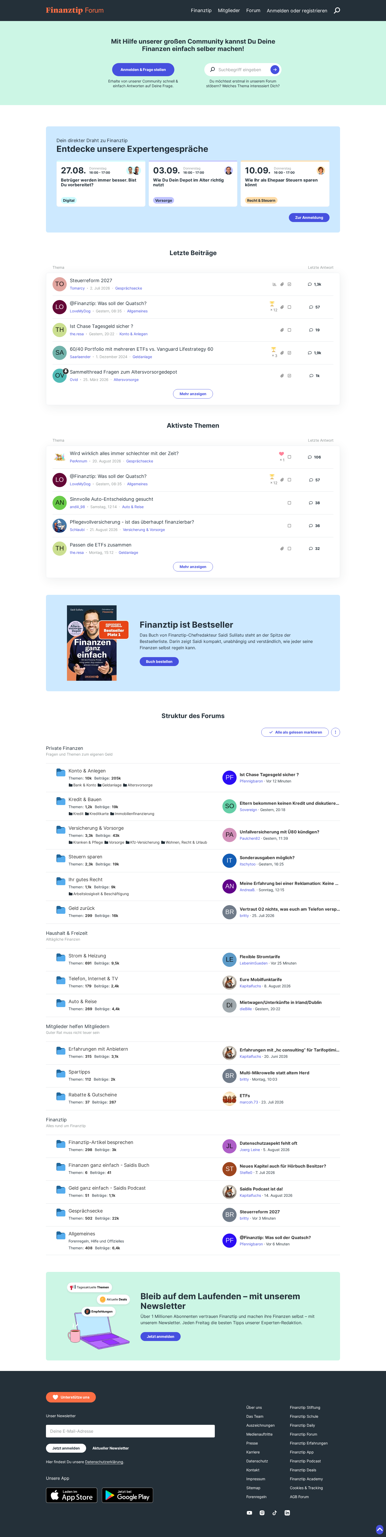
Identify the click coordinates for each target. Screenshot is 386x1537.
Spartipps (79, 1072)
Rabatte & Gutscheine (93, 1094)
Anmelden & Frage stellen (143, 69)
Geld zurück (82, 908)
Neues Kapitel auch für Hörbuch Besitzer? (283, 1166)
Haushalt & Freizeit (67, 933)
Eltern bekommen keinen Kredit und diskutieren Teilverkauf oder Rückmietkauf (290, 803)
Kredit (78, 813)
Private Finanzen (64, 748)
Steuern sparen (85, 856)
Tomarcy (77, 288)
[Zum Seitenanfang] (379, 1529)
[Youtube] (249, 1513)
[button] (335, 732)
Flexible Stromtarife (260, 956)
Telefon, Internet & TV (93, 978)
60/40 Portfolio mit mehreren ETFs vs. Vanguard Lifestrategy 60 (141, 349)
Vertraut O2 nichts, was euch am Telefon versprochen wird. (290, 909)
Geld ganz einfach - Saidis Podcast (107, 1188)
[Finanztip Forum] (75, 10)
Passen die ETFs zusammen (101, 545)
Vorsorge (116, 842)
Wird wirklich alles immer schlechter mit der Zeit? (124, 453)
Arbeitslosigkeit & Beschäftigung (101, 893)
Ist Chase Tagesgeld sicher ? (101, 326)
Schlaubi (77, 529)
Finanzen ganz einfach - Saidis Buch (109, 1165)
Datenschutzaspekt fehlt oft (268, 1143)
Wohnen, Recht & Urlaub (186, 842)
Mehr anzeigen (193, 393)
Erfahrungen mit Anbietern (98, 1049)
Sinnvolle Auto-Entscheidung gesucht (111, 499)
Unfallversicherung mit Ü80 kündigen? (279, 831)
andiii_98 (77, 506)
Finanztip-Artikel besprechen (101, 1142)
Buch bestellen (159, 661)
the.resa (77, 334)
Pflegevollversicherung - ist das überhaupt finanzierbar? (132, 522)
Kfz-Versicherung (145, 842)
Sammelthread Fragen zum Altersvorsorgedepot (123, 372)
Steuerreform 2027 (91, 280)
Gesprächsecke (128, 288)
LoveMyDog (80, 311)
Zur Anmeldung (309, 217)
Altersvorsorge (126, 379)
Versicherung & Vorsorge (144, 529)
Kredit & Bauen (85, 799)
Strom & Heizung (87, 955)
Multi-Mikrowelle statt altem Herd (274, 1072)
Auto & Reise (133, 506)
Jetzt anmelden (160, 1336)
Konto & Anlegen (133, 334)
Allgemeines (137, 311)
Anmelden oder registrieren (297, 10)
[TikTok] (275, 1513)
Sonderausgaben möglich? (267, 857)
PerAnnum (78, 461)
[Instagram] (262, 1513)
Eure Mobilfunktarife (261, 979)
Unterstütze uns (75, 1397)
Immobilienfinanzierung (134, 813)
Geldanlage (142, 356)
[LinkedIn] (287, 1513)
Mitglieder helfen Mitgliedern (77, 1026)
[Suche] (337, 10)
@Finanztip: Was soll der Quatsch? (108, 303)
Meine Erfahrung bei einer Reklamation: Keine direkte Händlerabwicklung (290, 883)
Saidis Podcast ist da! (261, 1189)
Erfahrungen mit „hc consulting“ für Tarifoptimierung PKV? (290, 1050)
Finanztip (56, 1119)
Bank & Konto (84, 785)
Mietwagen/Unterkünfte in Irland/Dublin (281, 1002)
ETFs (245, 1095)
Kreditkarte (99, 813)
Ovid (74, 379)
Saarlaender (80, 356)
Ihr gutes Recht (86, 879)
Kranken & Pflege (88, 842)
